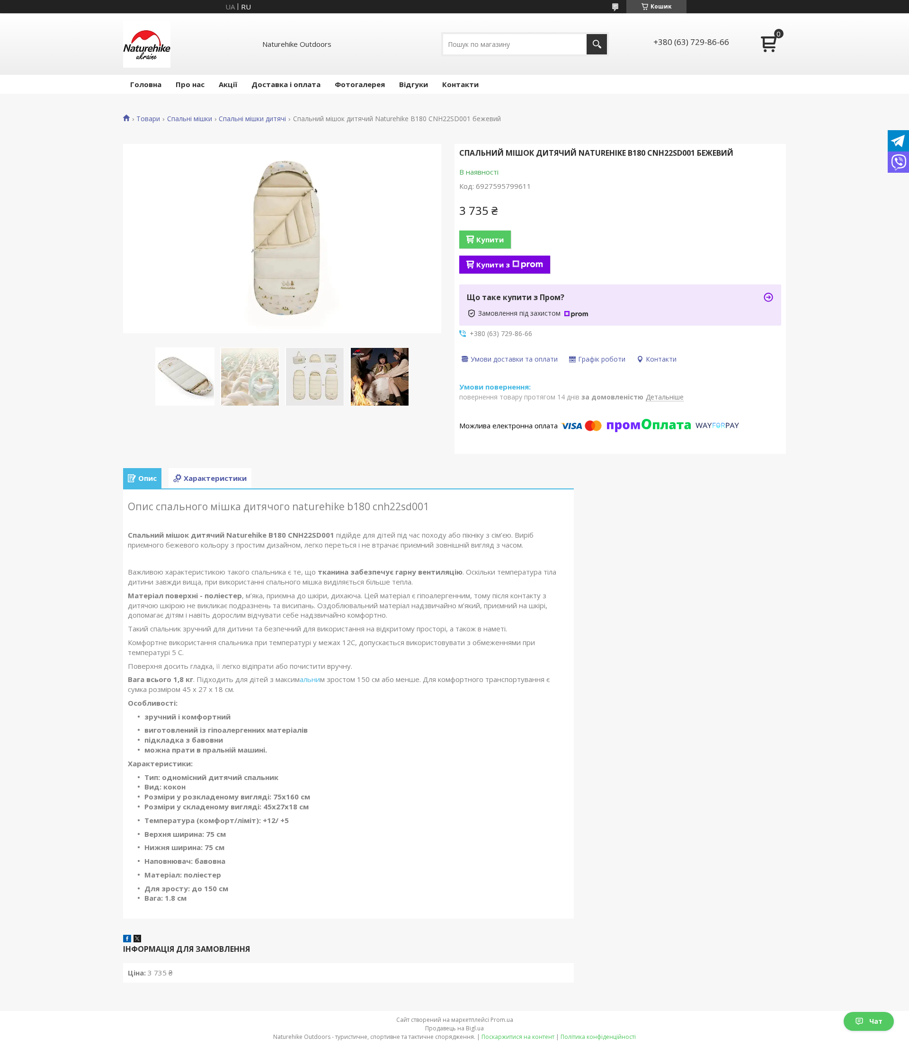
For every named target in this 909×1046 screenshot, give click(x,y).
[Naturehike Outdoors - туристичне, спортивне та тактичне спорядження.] (146, 44)
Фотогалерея (360, 84)
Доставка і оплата (286, 84)
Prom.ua (501, 1020)
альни (310, 679)
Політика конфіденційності (598, 1037)
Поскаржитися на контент (517, 1037)
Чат (875, 1021)
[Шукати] (597, 44)
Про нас (190, 84)
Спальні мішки (189, 119)
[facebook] (127, 939)
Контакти (460, 84)
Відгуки (413, 84)
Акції (228, 84)
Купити (490, 239)
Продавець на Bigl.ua (454, 1028)
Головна (145, 84)
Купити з (493, 264)
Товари (148, 119)
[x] (137, 939)
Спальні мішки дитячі (252, 119)
